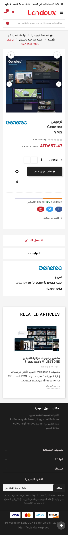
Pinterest (40, 209)
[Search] (8, 24)
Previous (11, 55)
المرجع (58, 277)
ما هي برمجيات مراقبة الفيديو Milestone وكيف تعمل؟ (41, 360)
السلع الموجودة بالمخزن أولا (45, 283)
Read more (53, 386)
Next (57, 55)
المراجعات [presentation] (34, 253)
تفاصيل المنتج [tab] (34, 240)
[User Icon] (13, 13)
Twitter (49, 209)
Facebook (58, 209)
